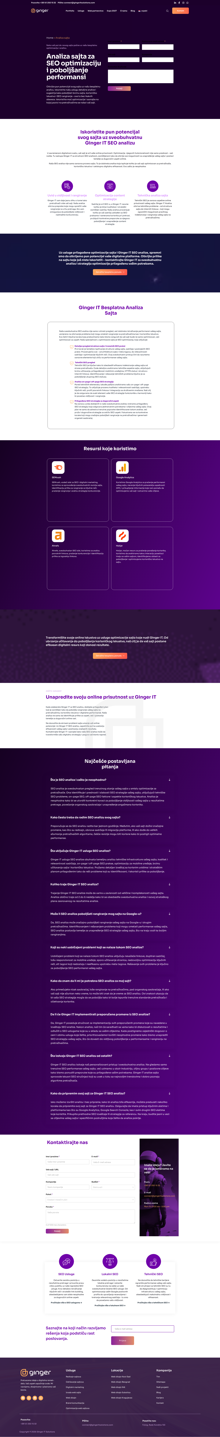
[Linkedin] (35, 1398)
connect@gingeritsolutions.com (79, 2)
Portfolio (70, 11)
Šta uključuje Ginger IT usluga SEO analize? (80, 851)
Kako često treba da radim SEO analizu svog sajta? (85, 817)
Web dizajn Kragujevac (121, 1398)
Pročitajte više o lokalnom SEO (109, 1305)
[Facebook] (23, 1398)
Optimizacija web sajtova (77, 1408)
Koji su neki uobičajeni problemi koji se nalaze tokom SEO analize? (97, 947)
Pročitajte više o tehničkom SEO (153, 1302)
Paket (49, 1194)
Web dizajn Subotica (120, 1392)
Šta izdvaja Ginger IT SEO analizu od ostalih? (81, 1056)
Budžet (95, 1182)
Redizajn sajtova (73, 1376)
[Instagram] (29, 1398)
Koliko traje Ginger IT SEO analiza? (74, 884)
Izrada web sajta (73, 1392)
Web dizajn (71, 1398)
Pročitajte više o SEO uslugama (66, 1302)
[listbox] (113, 1187)
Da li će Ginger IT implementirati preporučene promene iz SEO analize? (100, 1014)
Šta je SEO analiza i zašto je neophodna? (78, 780)
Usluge (81, 11)
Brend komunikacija (75, 1403)
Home (49, 37)
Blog (133, 11)
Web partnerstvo (95, 11)
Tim (158, 1376)
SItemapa (160, 1382)
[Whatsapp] (40, 1398)
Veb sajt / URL (52, 1170)
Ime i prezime (115, 41)
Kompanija (147, 54)
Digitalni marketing (75, 1387)
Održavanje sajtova (75, 1382)
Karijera (160, 1398)
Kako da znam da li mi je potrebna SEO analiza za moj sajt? (90, 981)
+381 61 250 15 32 (48, 2)
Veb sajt (111, 54)
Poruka (50, 1207)
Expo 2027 (112, 11)
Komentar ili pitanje (117, 67)
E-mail (95, 1156)
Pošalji (119, 88)
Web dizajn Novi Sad (120, 1376)
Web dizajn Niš (118, 1387)
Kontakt (180, 11)
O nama (123, 11)
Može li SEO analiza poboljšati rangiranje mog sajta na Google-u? (96, 914)
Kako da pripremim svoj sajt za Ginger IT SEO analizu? (87, 1093)
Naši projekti (162, 1387)
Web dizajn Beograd (120, 1382)
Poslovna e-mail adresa (153, 41)
